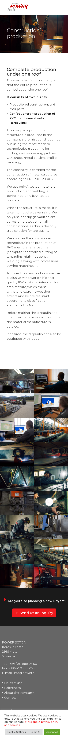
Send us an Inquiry (36, 613)
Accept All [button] (52, 732)
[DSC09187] (17, 489)
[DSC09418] (51, 514)
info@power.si (24, 673)
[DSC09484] (51, 538)
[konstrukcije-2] (17, 587)
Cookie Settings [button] (16, 732)
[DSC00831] (51, 416)
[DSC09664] (51, 563)
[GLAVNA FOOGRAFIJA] (17, 392)
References (12, 688)
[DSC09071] (51, 465)
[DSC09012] (17, 465)
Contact (10, 697)
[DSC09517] (17, 563)
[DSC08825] (51, 441)
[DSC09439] (17, 538)
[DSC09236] (51, 489)
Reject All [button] (35, 732)
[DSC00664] (51, 392)
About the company (18, 692)
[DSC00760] (17, 416)
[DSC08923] (51, 587)
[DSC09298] (17, 514)
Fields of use (13, 683)
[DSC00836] (17, 441)
